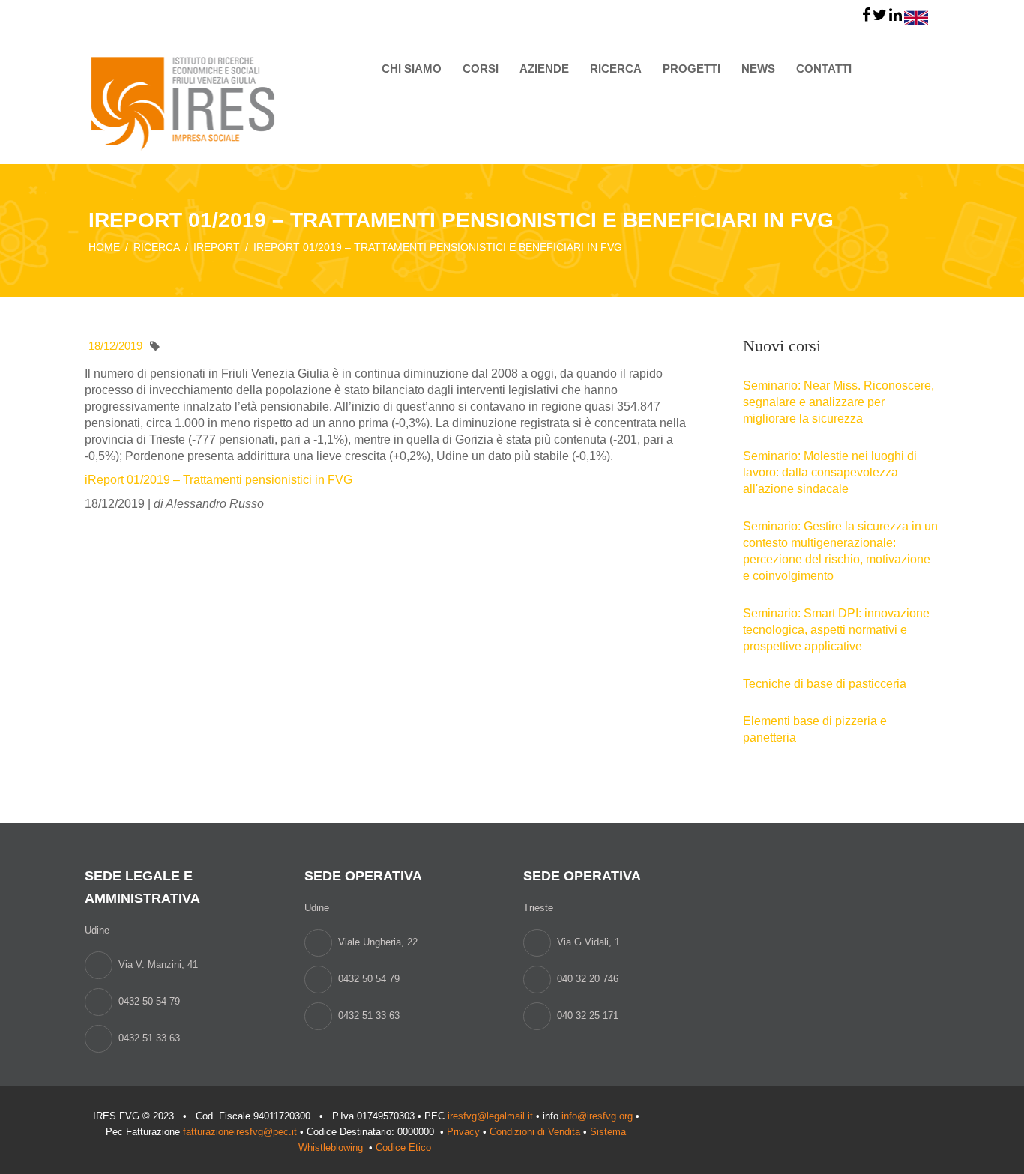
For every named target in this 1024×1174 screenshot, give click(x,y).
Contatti (824, 68)
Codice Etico (405, 1147)
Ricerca (616, 68)
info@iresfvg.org (597, 1116)
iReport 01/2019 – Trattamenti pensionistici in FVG (218, 479)
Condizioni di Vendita (535, 1131)
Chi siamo (412, 68)
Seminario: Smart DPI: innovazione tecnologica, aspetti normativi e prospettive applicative (836, 630)
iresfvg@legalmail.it (490, 1116)
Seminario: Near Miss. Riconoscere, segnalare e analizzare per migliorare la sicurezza (838, 402)
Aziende (544, 68)
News (758, 68)
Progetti (691, 68)
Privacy (463, 1131)
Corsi (481, 68)
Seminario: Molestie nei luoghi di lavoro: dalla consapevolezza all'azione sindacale (830, 472)
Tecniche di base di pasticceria (824, 683)
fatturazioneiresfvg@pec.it (240, 1131)
